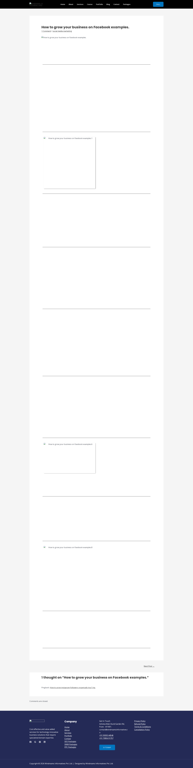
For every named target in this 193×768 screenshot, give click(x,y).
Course (89, 4)
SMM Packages (70, 744)
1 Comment (46, 31)
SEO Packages (70, 741)
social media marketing (62, 31)
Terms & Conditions (142, 727)
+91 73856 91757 (106, 738)
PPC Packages (70, 747)
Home (63, 4)
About (71, 4)
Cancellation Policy (142, 729)
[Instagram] (40, 742)
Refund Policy (140, 724)
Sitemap (107, 747)
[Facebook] (30, 742)
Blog (108, 4)
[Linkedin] (45, 742)
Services (80, 4)
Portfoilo (99, 4)
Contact (116, 4)
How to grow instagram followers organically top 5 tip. (72, 687)
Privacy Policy (139, 721)
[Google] (35, 742)
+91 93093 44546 (106, 735)
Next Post (149, 666)
